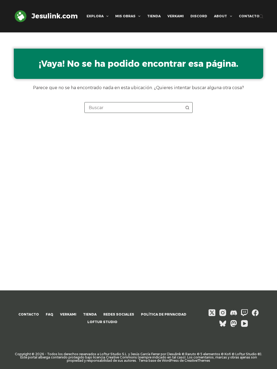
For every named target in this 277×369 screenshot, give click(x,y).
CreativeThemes (197, 360)
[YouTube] (244, 323)
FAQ (49, 314)
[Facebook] (255, 312)
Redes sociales (118, 314)
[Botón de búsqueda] (187, 107)
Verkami (175, 16)
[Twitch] (244, 312)
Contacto (249, 16)
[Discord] (233, 312)
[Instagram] (222, 312)
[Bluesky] (222, 323)
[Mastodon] (233, 323)
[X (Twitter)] (212, 312)
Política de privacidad (163, 314)
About (220, 16)
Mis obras (125, 16)
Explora (95, 16)
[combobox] (133, 107)
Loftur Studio (102, 322)
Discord (198, 16)
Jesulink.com (55, 16)
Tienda (154, 16)
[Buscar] (261, 16)
